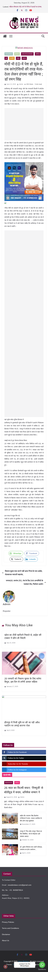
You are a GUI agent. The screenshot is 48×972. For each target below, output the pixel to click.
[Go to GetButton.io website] (42, 969)
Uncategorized (27, 54)
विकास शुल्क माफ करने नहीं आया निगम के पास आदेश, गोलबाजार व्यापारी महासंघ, (23, 573)
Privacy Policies (8, 922)
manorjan (8, 782)
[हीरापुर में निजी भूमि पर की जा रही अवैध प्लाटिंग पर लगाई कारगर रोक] (24, 697)
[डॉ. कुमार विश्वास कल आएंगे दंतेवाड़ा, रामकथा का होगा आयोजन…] (10, 850)
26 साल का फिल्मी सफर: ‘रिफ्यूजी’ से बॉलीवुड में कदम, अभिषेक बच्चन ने (23, 790)
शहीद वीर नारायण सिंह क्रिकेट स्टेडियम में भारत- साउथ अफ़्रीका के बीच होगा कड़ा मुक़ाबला (31, 818)
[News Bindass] (5, 36)
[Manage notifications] (5, 967)
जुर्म (6, 58)
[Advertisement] (24, 124)
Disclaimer (6, 934)
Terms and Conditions (10, 928)
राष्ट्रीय (24, 58)
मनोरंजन (17, 782)
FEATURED (8, 54)
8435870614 (18, 890)
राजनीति (12, 58)
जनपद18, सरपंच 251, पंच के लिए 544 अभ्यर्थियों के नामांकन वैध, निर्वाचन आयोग (24, 582)
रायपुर (18, 58)
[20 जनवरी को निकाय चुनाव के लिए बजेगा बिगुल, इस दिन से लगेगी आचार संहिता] (24, 653)
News (17, 54)
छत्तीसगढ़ (38, 54)
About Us (5, 940)
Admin (21, 84)
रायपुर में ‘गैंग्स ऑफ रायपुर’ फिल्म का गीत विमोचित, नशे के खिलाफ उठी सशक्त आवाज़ (31, 833)
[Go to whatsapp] (42, 965)
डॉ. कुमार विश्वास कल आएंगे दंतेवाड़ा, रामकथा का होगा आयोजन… (31, 848)
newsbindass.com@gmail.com (19, 885)
